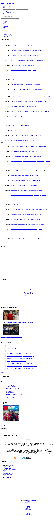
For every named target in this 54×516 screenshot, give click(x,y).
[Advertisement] (27, 488)
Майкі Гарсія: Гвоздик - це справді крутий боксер (22, 106)
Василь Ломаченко (13, 388)
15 (30, 242)
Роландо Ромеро (10, 392)
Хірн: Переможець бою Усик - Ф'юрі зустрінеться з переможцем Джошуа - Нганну (29, 96)
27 (24, 295)
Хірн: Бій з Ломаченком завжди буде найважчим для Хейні (24, 50)
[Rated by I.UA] (24, 497)
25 (32, 293)
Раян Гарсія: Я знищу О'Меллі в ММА (19, 125)
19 (22, 293)
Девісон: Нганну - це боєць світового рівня (20, 45)
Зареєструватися (7, 6)
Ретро (4, 28)
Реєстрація (8, 11)
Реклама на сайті (28, 514)
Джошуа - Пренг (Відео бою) (13, 345)
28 (25, 295)
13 (28, 242)
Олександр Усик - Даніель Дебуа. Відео (15, 351)
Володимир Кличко (9, 470)
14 (29, 242)
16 (28, 292)
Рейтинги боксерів (7, 35)
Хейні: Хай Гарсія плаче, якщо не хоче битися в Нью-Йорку (24, 229)
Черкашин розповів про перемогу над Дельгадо (21, 185)
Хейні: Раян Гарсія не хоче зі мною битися (20, 65)
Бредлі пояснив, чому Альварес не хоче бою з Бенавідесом (24, 79)
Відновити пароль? (10, 12)
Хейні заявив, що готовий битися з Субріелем (21, 70)
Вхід (4, 7)
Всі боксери (5, 36)
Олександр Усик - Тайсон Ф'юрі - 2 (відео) (16, 361)
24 (30, 293)
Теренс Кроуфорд (10, 397)
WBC (7, 399)
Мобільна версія (6, 15)
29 (27, 295)
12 (26, 242)
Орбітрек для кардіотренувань (13, 398)
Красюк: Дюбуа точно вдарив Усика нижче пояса (22, 116)
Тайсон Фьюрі (11, 464)
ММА (4, 27)
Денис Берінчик (10, 385)
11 (32, 290)
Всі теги (28, 510)
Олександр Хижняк (10, 390)
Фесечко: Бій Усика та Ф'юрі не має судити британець (23, 219)
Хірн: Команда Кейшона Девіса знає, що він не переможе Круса (25, 224)
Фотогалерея (6, 23)
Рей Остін (7, 475)
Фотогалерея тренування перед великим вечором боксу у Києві (11, 337)
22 (27, 293)
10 (30, 290)
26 (22, 295)
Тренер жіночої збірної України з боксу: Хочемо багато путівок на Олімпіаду (28, 161)
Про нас (28, 513)
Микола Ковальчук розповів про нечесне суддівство (22, 199)
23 (28, 293)
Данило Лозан (9, 396)
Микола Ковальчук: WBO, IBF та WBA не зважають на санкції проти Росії (27, 111)
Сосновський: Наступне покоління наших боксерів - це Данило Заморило (27, 170)
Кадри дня (5, 26)
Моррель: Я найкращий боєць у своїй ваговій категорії (23, 130)
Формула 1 (6, 431)
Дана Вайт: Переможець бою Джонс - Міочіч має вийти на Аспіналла (26, 146)
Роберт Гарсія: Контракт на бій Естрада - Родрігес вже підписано (25, 233)
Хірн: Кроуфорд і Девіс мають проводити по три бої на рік (24, 135)
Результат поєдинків (7, 34)
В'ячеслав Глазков (9, 472)
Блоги (4, 29)
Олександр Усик (13, 394)
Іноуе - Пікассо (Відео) (12, 348)
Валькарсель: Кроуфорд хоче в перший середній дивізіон (23, 156)
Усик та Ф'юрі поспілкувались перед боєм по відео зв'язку (20, 363)
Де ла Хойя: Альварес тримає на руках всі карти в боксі (23, 84)
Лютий (25, 285)
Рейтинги (28, 508)
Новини (5, 22)
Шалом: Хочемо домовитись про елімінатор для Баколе (23, 180)
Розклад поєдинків (28, 33)
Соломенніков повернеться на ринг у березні (21, 121)
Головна (5, 21)
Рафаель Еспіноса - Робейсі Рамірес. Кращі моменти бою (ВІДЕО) (21, 368)
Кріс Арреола (8, 468)
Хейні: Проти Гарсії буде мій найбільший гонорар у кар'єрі (24, 238)
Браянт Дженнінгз (9, 473)
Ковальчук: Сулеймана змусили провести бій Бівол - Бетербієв (25, 60)
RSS (4, 13)
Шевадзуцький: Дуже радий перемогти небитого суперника (24, 190)
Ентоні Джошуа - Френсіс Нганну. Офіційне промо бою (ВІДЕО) (25, 165)
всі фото (2, 339)
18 (32, 292)
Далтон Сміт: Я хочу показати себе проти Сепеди (22, 204)
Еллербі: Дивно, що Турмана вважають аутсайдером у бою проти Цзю (26, 209)
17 (30, 292)
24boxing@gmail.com (31, 500)
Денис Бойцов (8, 477)
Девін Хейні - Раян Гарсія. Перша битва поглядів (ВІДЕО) (24, 89)
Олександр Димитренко (10, 469)
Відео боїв (5, 25)
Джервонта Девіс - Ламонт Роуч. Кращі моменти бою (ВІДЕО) (21, 353)
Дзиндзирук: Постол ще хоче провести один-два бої (22, 55)
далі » (33, 242)
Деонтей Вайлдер (9, 466)
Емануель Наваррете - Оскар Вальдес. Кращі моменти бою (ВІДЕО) (22, 366)
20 (24, 293)
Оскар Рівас (11, 465)
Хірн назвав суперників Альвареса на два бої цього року (23, 214)
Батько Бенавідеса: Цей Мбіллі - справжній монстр (22, 175)
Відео (28, 503)
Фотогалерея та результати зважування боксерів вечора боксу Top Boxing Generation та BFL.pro (17, 322)
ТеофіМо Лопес (10, 386)
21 (25, 293)
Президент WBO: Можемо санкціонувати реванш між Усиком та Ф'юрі (27, 101)
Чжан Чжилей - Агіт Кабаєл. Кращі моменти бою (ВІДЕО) (20, 358)
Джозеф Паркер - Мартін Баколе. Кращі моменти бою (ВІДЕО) (21, 356)
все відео (3, 372)
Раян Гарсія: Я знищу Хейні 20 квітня (19, 74)
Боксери (28, 507)
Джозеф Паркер (8, 474)
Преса (4, 30)
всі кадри (3, 425)
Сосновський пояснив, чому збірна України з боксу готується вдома (26, 195)
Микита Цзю (9, 391)
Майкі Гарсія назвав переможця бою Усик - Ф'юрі (22, 151)
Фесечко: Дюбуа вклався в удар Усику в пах (20, 140)
